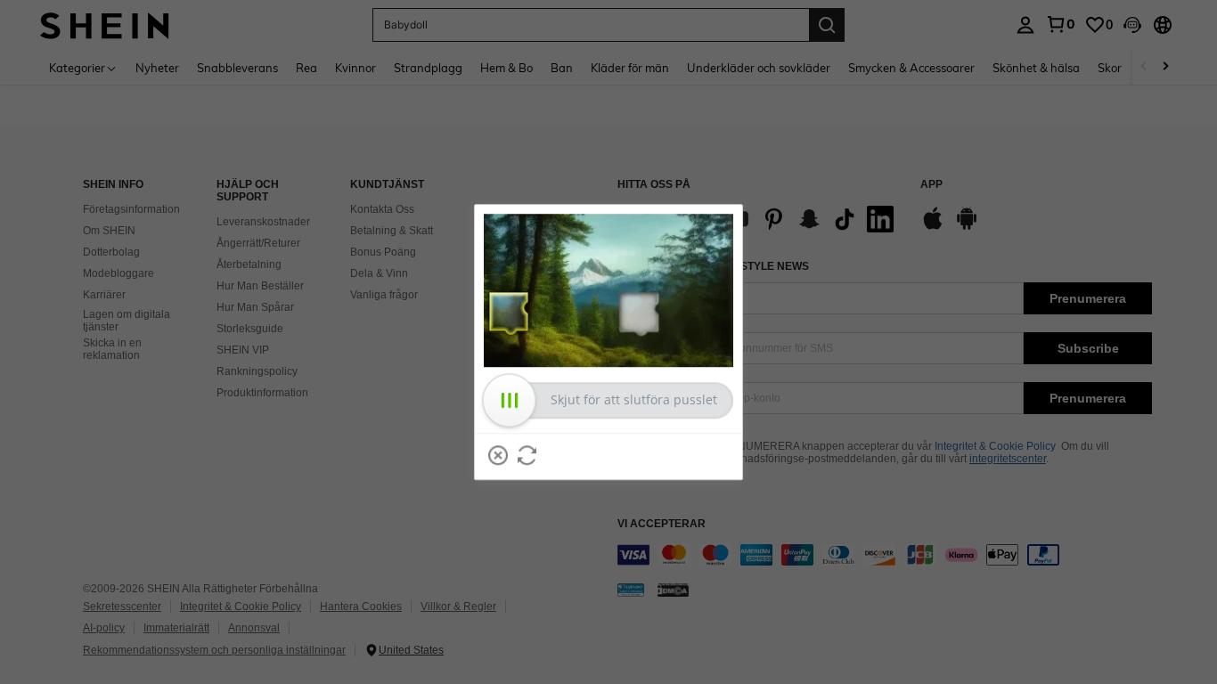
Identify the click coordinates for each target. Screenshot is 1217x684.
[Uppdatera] (527, 455)
